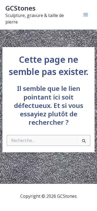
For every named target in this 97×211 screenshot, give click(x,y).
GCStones (20, 8)
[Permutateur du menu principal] (86, 15)
